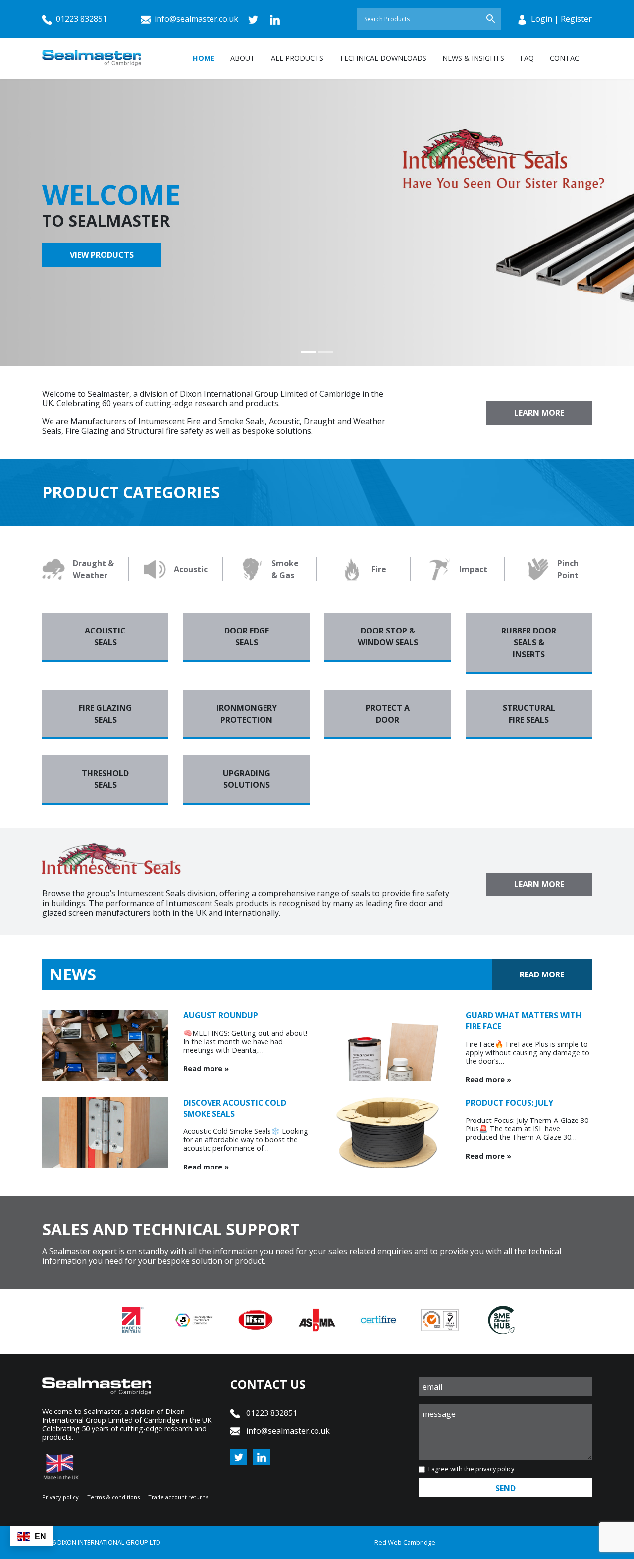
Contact (567, 58)
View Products (102, 254)
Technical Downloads (382, 58)
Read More (542, 974)
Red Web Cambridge (404, 1542)
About (242, 58)
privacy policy (495, 1468)
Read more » (206, 1068)
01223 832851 (80, 18)
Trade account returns (178, 1497)
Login (541, 18)
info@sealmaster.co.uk (196, 18)
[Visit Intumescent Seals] (475, 165)
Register (576, 18)
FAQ (527, 58)
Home (203, 58)
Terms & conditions (113, 1497)
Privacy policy (60, 1497)
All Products (297, 58)
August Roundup (220, 1015)
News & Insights (473, 58)
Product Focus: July (509, 1102)
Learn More (539, 412)
